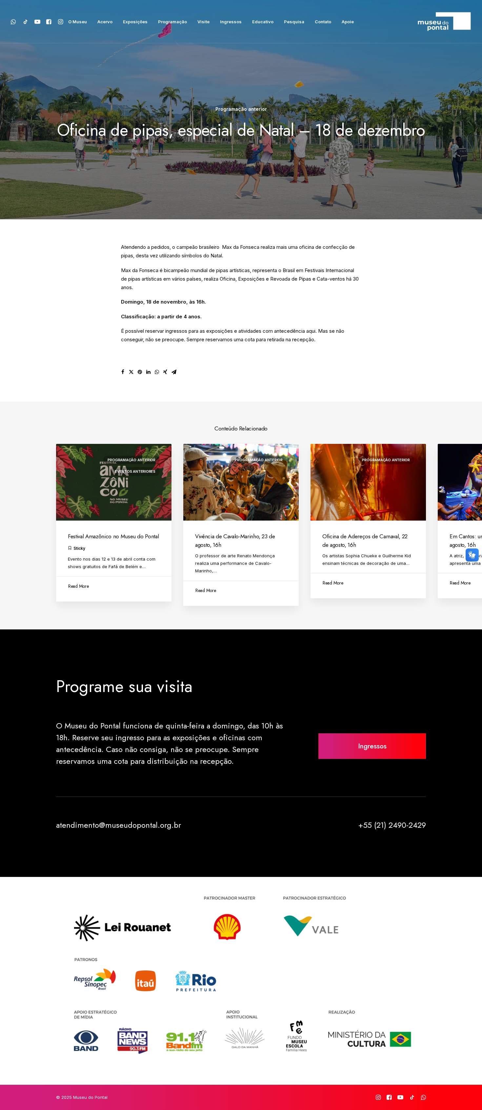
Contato (323, 21)
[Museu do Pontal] (444, 21)
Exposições (135, 21)
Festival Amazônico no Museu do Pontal (113, 536)
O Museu (77, 21)
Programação (172, 21)
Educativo (262, 21)
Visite (203, 21)
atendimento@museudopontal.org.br (118, 825)
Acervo (104, 21)
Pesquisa (294, 21)
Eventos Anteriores (135, 471)
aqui (310, 331)
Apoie (348, 21)
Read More (78, 586)
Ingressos (231, 21)
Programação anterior (241, 109)
